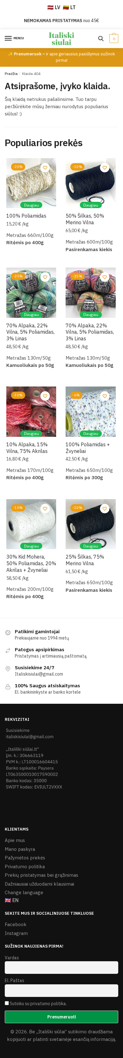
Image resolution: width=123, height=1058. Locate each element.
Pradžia (11, 73)
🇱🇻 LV (53, 7)
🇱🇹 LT (69, 7)
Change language (24, 892)
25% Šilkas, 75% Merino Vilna (85, 560)
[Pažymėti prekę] (45, 167)
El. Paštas (14, 980)
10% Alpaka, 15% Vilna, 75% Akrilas (27, 447)
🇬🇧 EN (12, 900)
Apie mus (15, 840)
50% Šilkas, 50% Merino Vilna (85, 219)
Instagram (16, 933)
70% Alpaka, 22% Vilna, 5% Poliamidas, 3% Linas (30, 332)
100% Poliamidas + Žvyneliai (88, 447)
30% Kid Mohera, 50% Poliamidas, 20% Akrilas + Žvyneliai (31, 563)
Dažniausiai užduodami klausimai (39, 884)
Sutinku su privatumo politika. (38, 1003)
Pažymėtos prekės (25, 858)
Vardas (12, 958)
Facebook (15, 924)
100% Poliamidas (26, 216)
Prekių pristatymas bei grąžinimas (41, 875)
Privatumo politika (25, 866)
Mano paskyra (20, 849)
